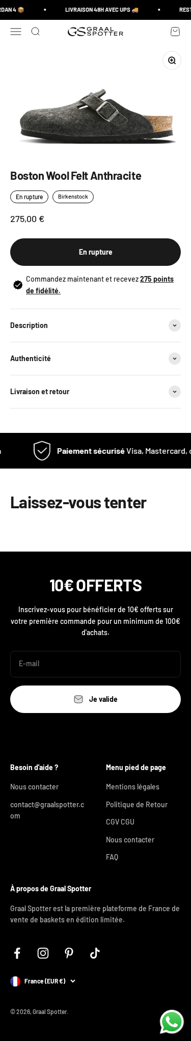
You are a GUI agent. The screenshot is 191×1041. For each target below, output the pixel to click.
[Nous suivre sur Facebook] (17, 953)
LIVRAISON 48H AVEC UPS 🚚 (100, 9)
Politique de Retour (137, 804)
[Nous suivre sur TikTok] (95, 953)
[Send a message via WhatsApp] (172, 1022)
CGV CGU (120, 821)
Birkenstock (73, 196)
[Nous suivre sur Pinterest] (69, 953)
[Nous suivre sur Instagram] (43, 953)
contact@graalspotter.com (47, 810)
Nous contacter (34, 786)
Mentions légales (132, 786)
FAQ (112, 857)
